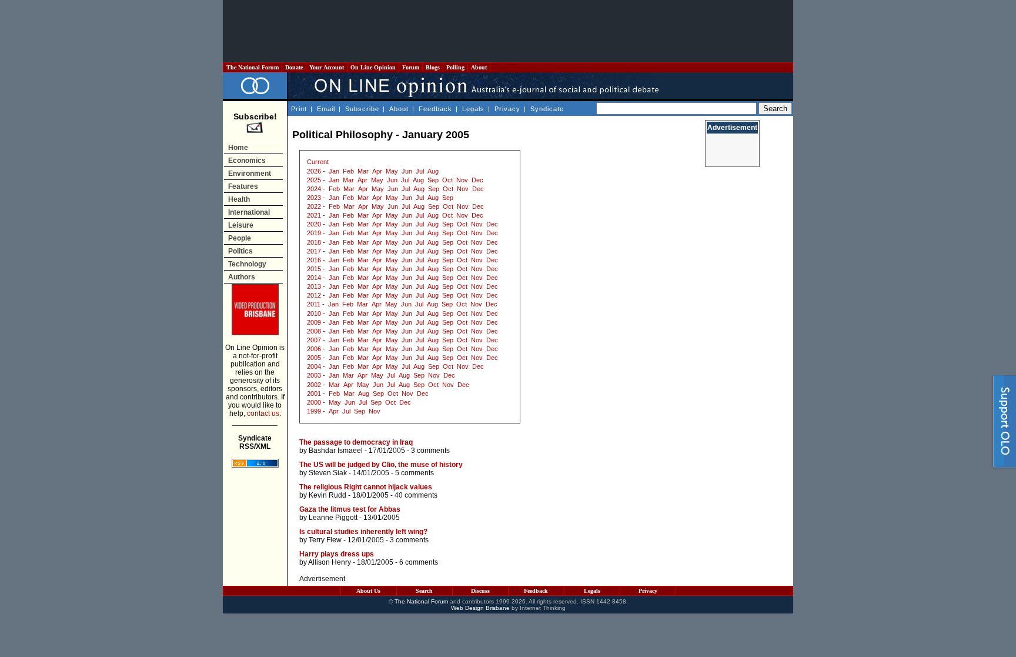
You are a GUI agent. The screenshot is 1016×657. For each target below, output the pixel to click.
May (392, 171)
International (249, 212)
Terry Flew (325, 540)
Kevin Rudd (327, 495)
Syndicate (547, 108)
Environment (249, 173)
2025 (314, 180)
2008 (314, 331)
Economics (247, 160)
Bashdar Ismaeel (336, 450)
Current (318, 161)
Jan (334, 171)
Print (299, 108)
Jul (420, 171)
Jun (407, 171)
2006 (314, 348)
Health (239, 199)
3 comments (430, 450)
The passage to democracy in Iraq (356, 442)
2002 (314, 384)
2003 (314, 375)
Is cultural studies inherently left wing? (363, 532)
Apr (377, 171)
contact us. (264, 413)
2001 (314, 393)
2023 (314, 197)
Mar (363, 171)
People (239, 238)
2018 (314, 242)
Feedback (435, 108)
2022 (314, 206)
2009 (314, 322)
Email (326, 108)
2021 (314, 215)
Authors (241, 277)
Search (424, 591)
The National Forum (252, 67)
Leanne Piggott (333, 517)
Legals (473, 108)
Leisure (240, 225)
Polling (455, 67)
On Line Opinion (373, 67)
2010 (314, 313)
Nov (462, 180)
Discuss (480, 591)
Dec (477, 180)
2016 (314, 260)
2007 (314, 339)
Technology (247, 264)
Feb (348, 171)
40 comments (416, 495)
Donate (294, 67)
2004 (314, 366)
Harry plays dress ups (336, 554)
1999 (314, 411)
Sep (433, 180)
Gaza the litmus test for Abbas (349, 509)
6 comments (418, 562)
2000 (314, 402)
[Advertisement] (508, 31)
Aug (433, 171)
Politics (240, 251)
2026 (314, 171)
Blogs (433, 67)
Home (238, 148)
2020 (314, 224)
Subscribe (362, 108)
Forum (410, 67)
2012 (314, 295)
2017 (314, 251)
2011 (313, 304)
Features (243, 186)
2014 (314, 277)
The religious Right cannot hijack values (365, 487)
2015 (314, 268)
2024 (314, 188)
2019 (314, 232)
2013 (314, 286)
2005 (314, 357)
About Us (368, 591)
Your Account (327, 67)
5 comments (414, 473)
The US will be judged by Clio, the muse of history (381, 465)
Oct (447, 180)
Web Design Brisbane (480, 608)
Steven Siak (328, 473)
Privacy (507, 108)
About (479, 67)
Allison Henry (329, 562)
